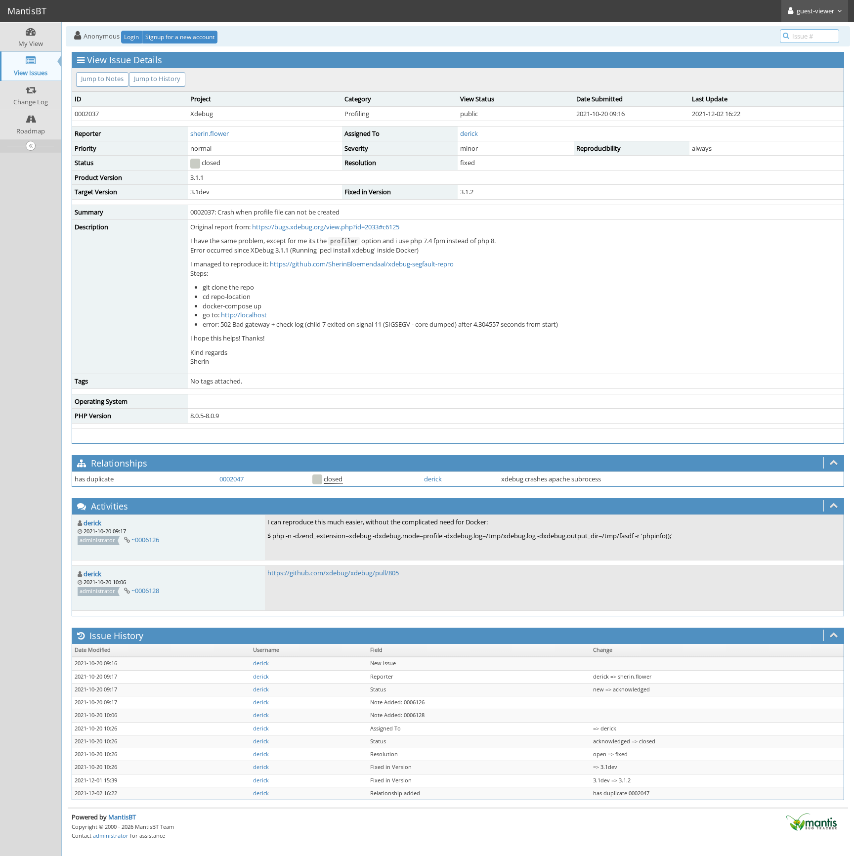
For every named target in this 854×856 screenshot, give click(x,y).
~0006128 (145, 590)
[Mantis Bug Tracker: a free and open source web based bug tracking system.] (811, 821)
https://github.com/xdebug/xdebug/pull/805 (333, 572)
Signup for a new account (179, 37)
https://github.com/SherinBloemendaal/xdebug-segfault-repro (362, 263)
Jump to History (157, 78)
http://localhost (244, 314)
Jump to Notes (102, 78)
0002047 (231, 478)
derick (469, 133)
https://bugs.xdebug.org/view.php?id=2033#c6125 (325, 226)
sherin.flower (209, 133)
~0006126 (145, 539)
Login (131, 37)
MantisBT (122, 817)
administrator (110, 835)
